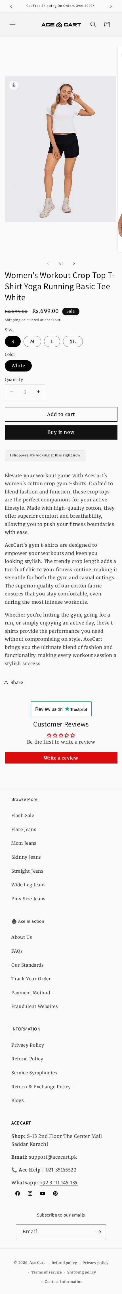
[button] (12, 24)
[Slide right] (74, 263)
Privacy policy (96, 1263)
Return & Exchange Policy (41, 1086)
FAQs (17, 951)
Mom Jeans (24, 843)
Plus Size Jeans (28, 898)
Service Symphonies (34, 1072)
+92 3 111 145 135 (59, 1183)
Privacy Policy (27, 1045)
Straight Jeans (27, 871)
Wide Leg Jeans (28, 884)
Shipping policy (81, 1272)
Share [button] (16, 682)
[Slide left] (48, 263)
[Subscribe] (99, 1231)
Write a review (61, 758)
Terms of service (46, 1272)
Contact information (64, 1281)
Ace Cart (38, 1263)
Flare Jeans (23, 829)
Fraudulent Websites (34, 1006)
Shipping (13, 320)
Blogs (17, 1100)
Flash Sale (22, 815)
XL (73, 341)
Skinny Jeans (26, 857)
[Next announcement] (111, 6)
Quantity (14, 379)
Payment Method (30, 992)
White (18, 365)
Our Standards (27, 965)
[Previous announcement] (11, 6)
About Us (21, 937)
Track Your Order (31, 978)
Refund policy (64, 1263)
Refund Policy (27, 1059)
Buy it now (61, 432)
